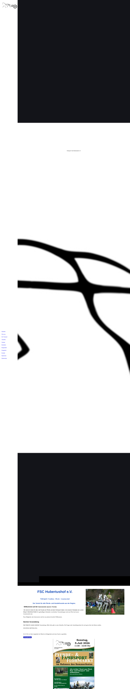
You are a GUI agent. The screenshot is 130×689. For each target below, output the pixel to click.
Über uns (3, 334)
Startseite (3, 331)
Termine (3, 342)
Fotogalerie (4, 350)
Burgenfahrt (4, 347)
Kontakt (3, 353)
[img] (74, 293)
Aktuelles (4, 339)
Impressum (4, 355)
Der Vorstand (4, 336)
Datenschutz (4, 358)
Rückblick (4, 345)
